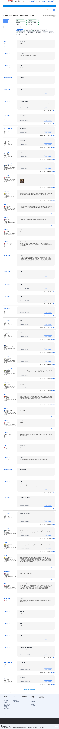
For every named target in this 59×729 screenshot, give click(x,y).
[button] (20, 1)
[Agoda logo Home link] (3, 1)
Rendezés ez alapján (44, 37)
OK (56, 726)
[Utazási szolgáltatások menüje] (23, 1)
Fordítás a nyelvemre (48, 45)
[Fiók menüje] (57, 1)
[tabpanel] (29, 354)
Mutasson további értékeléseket (29, 689)
